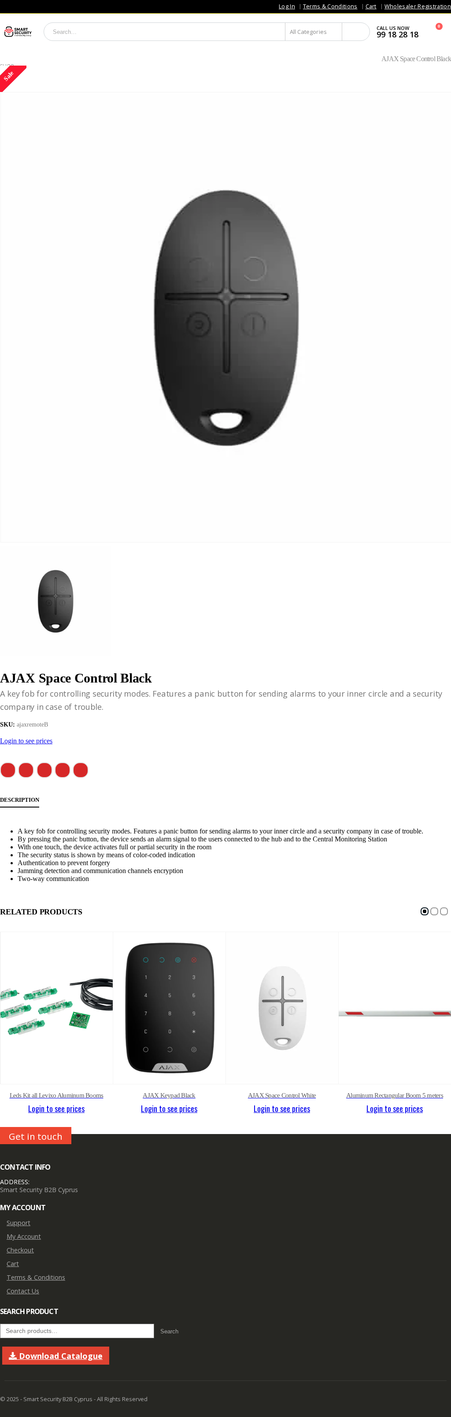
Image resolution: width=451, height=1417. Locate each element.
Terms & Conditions (330, 6)
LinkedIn (44, 770)
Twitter (26, 770)
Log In (287, 6)
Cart (371, 6)
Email (81, 770)
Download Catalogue (60, 1356)
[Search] (356, 31)
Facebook (8, 770)
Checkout (20, 1250)
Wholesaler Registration (417, 6)
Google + (62, 770)
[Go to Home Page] (3, 58)
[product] (56, 1008)
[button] (424, 911)
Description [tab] (19, 800)
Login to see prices (26, 741)
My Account (24, 1236)
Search (169, 1331)
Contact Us (23, 1291)
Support (18, 1223)
